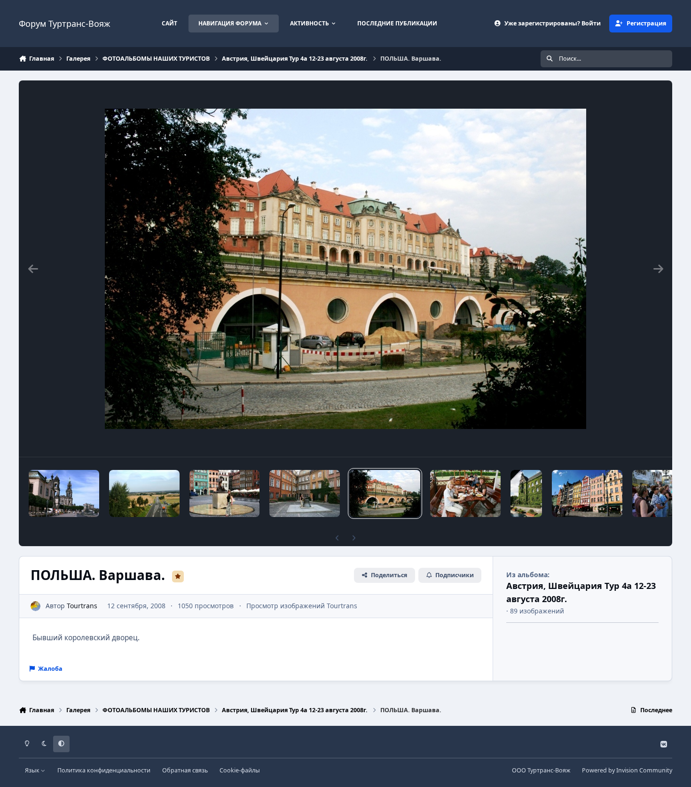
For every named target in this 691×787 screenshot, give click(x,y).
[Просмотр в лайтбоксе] (345, 268)
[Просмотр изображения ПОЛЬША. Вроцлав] (526, 493)
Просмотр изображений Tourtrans (301, 605)
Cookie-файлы (240, 770)
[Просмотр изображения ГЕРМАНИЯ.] (144, 493)
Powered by (627, 770)
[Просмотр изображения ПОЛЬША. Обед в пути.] (465, 493)
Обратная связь (185, 770)
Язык (33, 770)
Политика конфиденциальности (103, 770)
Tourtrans (82, 605)
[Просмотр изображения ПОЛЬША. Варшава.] (224, 493)
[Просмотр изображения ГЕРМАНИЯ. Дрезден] (64, 493)
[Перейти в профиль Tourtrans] (35, 606)
